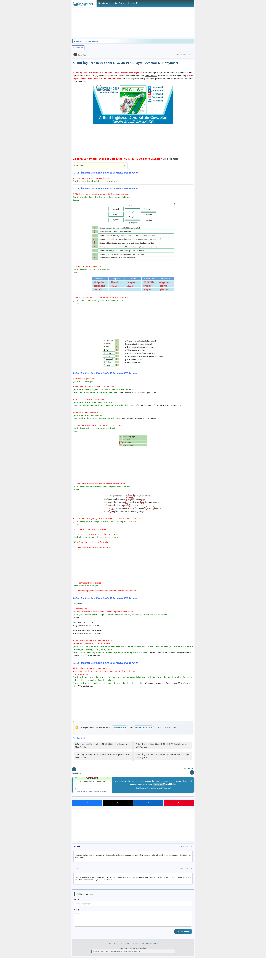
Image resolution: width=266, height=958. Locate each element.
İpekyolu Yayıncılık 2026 (143, 728)
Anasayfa (79, 41)
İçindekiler (100, 165)
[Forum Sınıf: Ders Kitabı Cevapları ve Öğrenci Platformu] (84, 6)
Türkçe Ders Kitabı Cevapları (149, 943)
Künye (110, 943)
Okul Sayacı (119, 3)
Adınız (76, 900)
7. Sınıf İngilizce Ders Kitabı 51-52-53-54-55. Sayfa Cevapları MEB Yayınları (101, 745)
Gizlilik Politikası (118, 943)
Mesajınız (77, 909)
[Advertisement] (133, 22)
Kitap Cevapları (104, 3)
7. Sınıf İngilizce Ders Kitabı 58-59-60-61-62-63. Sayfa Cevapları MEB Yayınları (102, 756)
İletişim (127, 943)
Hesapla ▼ (133, 3)
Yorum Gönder (183, 931)
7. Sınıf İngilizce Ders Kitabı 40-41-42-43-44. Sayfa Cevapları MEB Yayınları (161, 745)
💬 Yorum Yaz (78, 48)
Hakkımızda (135, 943)
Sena (80, 55)
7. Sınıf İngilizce (92, 41)
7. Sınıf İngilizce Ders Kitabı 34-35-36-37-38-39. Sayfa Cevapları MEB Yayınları (163, 756)
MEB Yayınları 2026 (119, 728)
